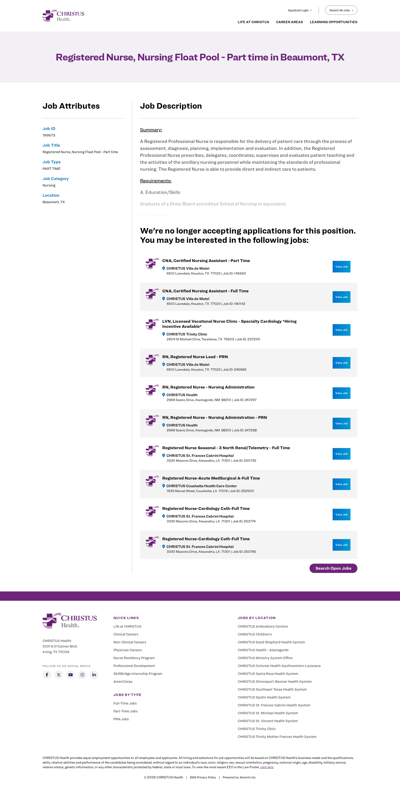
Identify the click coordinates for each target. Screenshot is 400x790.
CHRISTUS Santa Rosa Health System (268, 674)
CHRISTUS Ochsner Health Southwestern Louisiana (279, 666)
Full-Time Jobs (125, 703)
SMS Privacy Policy (203, 777)
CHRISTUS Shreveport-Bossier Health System (275, 681)
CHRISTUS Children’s (255, 634)
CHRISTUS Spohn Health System (264, 697)
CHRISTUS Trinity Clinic (257, 729)
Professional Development (134, 666)
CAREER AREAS (289, 22)
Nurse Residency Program (134, 658)
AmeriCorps (123, 681)
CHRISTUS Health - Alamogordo (263, 650)
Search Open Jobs (333, 568)
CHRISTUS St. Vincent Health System (268, 721)
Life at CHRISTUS (127, 626)
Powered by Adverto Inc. (239, 777)
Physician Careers (127, 650)
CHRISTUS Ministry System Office (265, 658)
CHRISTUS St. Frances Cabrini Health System (274, 705)
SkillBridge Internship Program (137, 674)
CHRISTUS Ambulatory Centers (263, 626)
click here (266, 767)
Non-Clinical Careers (129, 642)
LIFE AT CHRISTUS (253, 22)
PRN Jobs (121, 719)
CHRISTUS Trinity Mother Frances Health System (277, 737)
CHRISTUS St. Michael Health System (268, 713)
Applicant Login (298, 10)
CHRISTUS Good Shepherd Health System (271, 642)
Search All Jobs (339, 10)
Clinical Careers (125, 634)
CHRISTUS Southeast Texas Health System (272, 689)
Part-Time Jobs (125, 711)
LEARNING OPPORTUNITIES (333, 22)
